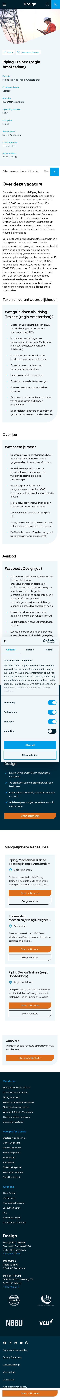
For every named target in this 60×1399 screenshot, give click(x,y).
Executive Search (11, 1207)
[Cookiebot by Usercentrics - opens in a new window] (43, 641)
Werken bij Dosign (11, 1217)
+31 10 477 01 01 (11, 1253)
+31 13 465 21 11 (11, 1286)
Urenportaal (9, 1372)
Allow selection (30, 755)
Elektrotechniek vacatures (16, 1107)
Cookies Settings (11, 1364)
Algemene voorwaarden (15, 1350)
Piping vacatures (11, 1097)
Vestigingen (9, 1198)
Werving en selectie (13, 1172)
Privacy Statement (12, 1357)
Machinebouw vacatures (15, 1092)
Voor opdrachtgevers (13, 1203)
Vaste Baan (8, 1162)
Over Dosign (9, 1193)
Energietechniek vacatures (16, 1087)
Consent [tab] (10, 649)
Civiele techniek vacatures (16, 1117)
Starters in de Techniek (14, 1137)
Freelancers (9, 1157)
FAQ (5, 1212)
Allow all (30, 745)
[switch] (52, 712)
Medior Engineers (12, 1147)
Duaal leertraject (11, 1177)
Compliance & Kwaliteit (14, 1222)
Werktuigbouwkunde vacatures (18, 1102)
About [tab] (49, 649)
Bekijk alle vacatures (13, 1121)
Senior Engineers (11, 1152)
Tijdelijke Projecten (12, 1167)
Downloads (8, 1379)
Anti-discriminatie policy (15, 1386)
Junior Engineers (11, 1142)
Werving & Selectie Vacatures (18, 1112)
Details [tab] (30, 649)
